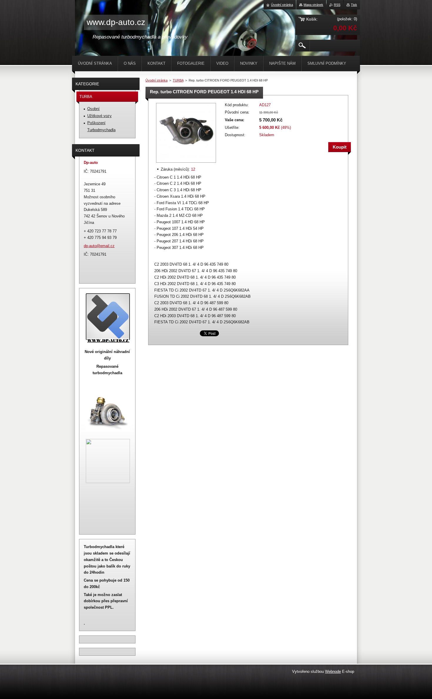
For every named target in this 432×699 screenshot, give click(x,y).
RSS (337, 4)
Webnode (333, 671)
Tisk (354, 4)
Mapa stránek (313, 4)
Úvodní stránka (156, 80)
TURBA (178, 80)
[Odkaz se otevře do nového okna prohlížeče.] (186, 163)
